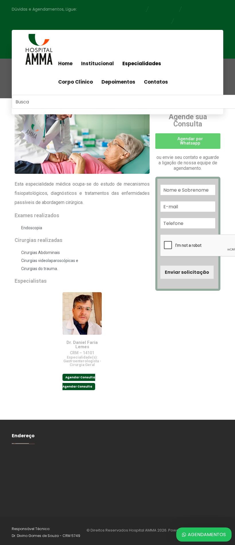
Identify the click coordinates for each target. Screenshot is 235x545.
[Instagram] (205, 41)
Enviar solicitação (187, 272)
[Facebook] (193, 41)
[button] (187, 141)
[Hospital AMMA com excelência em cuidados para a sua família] (38, 49)
